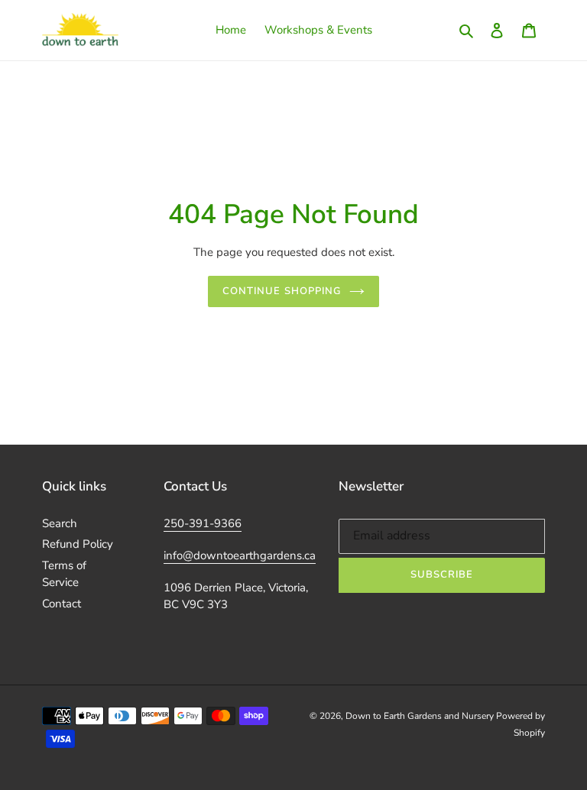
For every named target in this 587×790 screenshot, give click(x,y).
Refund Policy (77, 544)
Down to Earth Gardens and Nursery (420, 716)
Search (59, 523)
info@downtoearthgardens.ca (240, 555)
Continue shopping (282, 291)
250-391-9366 (203, 523)
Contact (61, 603)
